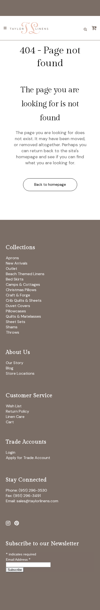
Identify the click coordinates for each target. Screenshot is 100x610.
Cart (10, 421)
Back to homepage (50, 184)
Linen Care (15, 416)
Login (10, 452)
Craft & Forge (18, 295)
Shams (11, 327)
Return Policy (17, 411)
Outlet (11, 268)
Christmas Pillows (21, 289)
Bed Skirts (15, 279)
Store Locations (20, 373)
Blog (9, 368)
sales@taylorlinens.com (37, 500)
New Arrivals (16, 263)
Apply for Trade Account (28, 457)
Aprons (12, 257)
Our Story (14, 362)
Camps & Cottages (23, 284)
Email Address (18, 559)
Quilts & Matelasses (23, 316)
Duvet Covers (18, 305)
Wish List (14, 406)
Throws (12, 332)
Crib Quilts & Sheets (24, 300)
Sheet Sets (15, 321)
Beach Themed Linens (25, 273)
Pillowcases (16, 311)
